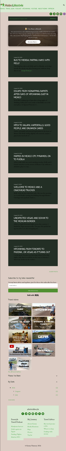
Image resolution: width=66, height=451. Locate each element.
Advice (2, 9)
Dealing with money (48, 432)
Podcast (18, 9)
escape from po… (27, 70)
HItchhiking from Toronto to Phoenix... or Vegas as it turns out (32, 251)
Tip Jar (29, 435)
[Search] (64, 4)
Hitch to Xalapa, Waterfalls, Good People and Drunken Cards (32, 127)
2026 (13, 388)
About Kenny (42, 9)
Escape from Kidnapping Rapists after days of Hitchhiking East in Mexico (31, 94)
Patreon (51, 9)
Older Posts (53, 271)
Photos (29, 432)
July (16, 395)
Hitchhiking (26, 9)
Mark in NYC (15, 437)
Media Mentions (32, 426)
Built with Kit (33, 295)
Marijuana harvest (17, 426)
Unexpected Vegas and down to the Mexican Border (31, 220)
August (17, 391)
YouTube (34, 9)
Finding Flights (16, 434)
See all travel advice (14, 372)
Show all (53, 18)
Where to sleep (49, 429)
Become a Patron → (33, 42)
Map (29, 429)
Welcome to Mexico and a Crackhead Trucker (28, 189)
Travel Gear (10, 9)
